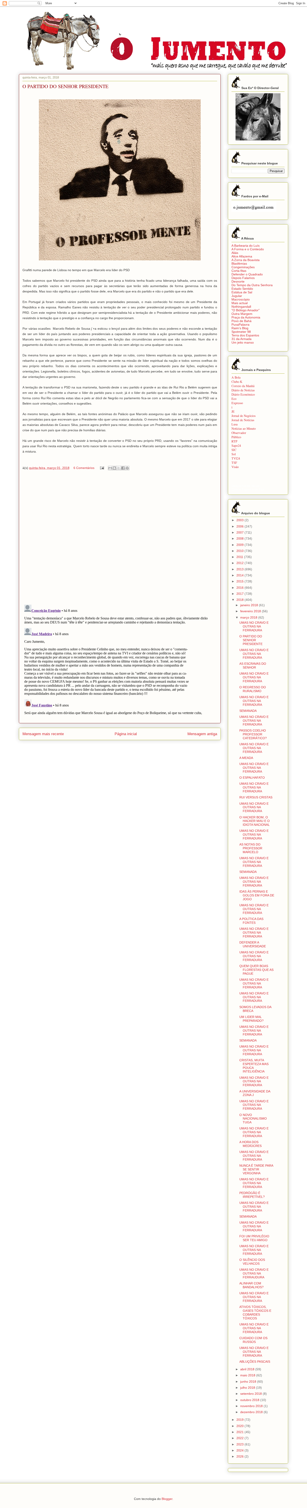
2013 (240, 569)
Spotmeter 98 (241, 331)
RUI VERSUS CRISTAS (255, 797)
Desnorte (238, 281)
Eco (233, 399)
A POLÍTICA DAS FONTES (251, 920)
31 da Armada (241, 339)
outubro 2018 (250, 1400)
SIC (233, 450)
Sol (233, 454)
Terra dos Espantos (245, 335)
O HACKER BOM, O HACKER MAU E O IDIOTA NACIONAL (254, 821)
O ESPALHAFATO (252, 777)
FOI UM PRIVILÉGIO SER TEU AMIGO (254, 1238)
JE (233, 411)
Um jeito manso (242, 342)
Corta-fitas (238, 270)
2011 (240, 557)
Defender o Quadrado (247, 274)
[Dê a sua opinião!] (114, 468)
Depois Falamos (243, 278)
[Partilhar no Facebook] (123, 468)
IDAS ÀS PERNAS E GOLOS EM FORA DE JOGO (256, 895)
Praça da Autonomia (245, 317)
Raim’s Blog (239, 328)
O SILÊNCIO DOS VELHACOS (252, 1261)
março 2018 (249, 617)
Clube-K (236, 381)
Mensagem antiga (202, 734)
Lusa (234, 424)
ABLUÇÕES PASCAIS (254, 1361)
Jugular (236, 296)
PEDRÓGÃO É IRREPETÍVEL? (252, 1195)
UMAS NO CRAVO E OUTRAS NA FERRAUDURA (254, 1273)
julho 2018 (248, 1387)
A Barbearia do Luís (245, 245)
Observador (238, 433)
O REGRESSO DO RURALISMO (252, 689)
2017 (240, 593)
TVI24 (235, 458)
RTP (234, 441)
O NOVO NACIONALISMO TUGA (253, 1118)
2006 (240, 526)
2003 (240, 520)
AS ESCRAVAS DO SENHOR (252, 665)
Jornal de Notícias (242, 420)
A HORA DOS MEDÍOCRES (250, 1144)
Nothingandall (241, 306)
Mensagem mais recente (43, 734)
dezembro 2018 (252, 1412)
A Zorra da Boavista (245, 260)
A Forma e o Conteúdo (247, 249)
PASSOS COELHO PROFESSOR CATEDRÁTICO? (253, 734)
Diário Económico (243, 394)
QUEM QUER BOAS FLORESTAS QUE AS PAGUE (256, 969)
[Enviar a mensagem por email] (110, 468)
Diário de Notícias (243, 390)
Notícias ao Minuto (243, 428)
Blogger (167, 1499)
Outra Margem (241, 314)
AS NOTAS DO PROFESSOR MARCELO (250, 848)
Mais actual (239, 303)
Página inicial (126, 734)
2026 (240, 1456)
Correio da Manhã (242, 386)
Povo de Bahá (241, 321)
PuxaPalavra (240, 324)
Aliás (234, 253)
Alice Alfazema (241, 256)
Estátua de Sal (241, 292)
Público (236, 437)
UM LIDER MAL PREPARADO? (251, 1018)
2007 (240, 532)
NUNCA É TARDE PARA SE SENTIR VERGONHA (256, 1169)
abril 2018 (247, 1369)
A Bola (235, 377)
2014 (240, 575)
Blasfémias (239, 263)
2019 (240, 1419)
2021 (240, 1432)
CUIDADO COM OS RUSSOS (253, 1340)
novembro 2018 (252, 1406)
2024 (240, 1450)
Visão (235, 467)
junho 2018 (248, 1381)
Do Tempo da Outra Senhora (252, 285)
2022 (240, 1438)
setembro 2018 (251, 1393)
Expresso (237, 403)
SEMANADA (248, 711)
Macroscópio (240, 299)
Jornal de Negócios (243, 416)
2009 (240, 545)
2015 (240, 581)
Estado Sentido (242, 288)
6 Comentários (83, 468)
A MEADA (246, 758)
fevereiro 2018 (251, 611)
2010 (240, 551)
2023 (240, 1444)
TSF (234, 462)
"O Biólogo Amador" (245, 310)
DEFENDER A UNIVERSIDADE (252, 944)
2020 (240, 1426)
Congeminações (243, 267)
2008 (240, 538)
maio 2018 (248, 1375)
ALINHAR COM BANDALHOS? (251, 1285)
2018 (240, 599)
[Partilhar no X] (118, 468)
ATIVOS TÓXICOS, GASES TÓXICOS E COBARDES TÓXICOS (255, 1312)
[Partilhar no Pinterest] (127, 468)
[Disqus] (119, 538)
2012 (240, 563)
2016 (240, 587)
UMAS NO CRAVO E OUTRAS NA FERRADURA (254, 626)
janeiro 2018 (249, 605)
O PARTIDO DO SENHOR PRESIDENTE (251, 640)
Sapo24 (236, 445)
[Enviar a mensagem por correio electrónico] (101, 468)
